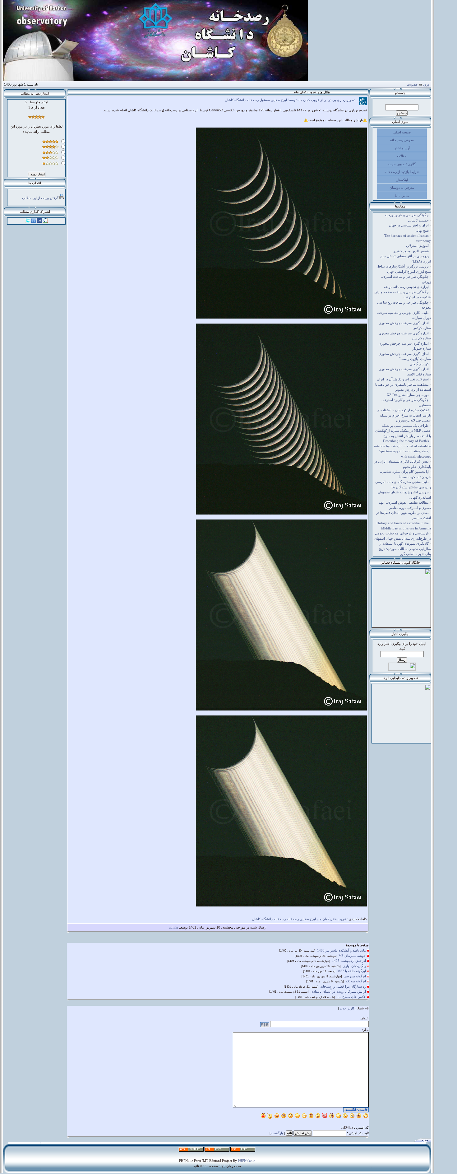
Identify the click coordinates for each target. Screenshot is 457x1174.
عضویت (412, 84)
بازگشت (277, 1133)
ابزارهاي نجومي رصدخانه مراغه (406, 287)
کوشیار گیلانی (419, 364)
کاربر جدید (347, 1008)
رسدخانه (280, 919)
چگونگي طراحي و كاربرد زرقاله (407, 215)
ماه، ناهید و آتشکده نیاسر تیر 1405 (342, 950)
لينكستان (402, 180)
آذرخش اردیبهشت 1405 (349, 960)
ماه (319, 919)
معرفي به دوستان (402, 187)
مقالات (402, 156)
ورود (426, 84)
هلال (333, 919)
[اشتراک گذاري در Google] (45, 221)
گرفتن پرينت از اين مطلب (40, 198)
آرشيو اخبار (402, 148)
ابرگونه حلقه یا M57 (352, 971)
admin (173, 927)
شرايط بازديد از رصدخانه (402, 172)
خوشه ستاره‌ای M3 (353, 955)
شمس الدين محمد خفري (411, 251)
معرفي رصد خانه (402, 140)
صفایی (304, 919)
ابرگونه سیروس (355, 976)
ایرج (313, 919)
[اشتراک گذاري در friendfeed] (33, 221)
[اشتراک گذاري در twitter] (27, 221)
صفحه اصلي (402, 132)
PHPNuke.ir (246, 1160)
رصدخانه (293, 919)
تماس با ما (402, 196)
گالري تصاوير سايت (402, 164)
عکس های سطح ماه (352, 997)
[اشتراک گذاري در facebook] (39, 221)
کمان (325, 919)
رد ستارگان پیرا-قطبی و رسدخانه (343, 986)
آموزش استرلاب (417, 246)
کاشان (256, 919)
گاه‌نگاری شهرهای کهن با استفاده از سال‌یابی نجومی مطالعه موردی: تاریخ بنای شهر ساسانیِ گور (405, 549)
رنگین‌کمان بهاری (355, 966)
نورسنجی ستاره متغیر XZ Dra (408, 395)
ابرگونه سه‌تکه (356, 981)
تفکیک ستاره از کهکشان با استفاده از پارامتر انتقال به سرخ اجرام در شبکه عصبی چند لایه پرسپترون (404, 415)
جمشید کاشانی (418, 220)
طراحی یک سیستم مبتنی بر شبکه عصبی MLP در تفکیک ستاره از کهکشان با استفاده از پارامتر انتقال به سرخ (403, 431)
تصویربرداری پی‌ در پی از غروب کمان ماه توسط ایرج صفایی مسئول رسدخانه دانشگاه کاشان (292, 100)
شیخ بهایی (422, 230)
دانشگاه (267, 919)
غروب (342, 919)
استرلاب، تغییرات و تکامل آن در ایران (403, 379)
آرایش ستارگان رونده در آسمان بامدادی (339, 991)
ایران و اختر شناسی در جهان (409, 225)
